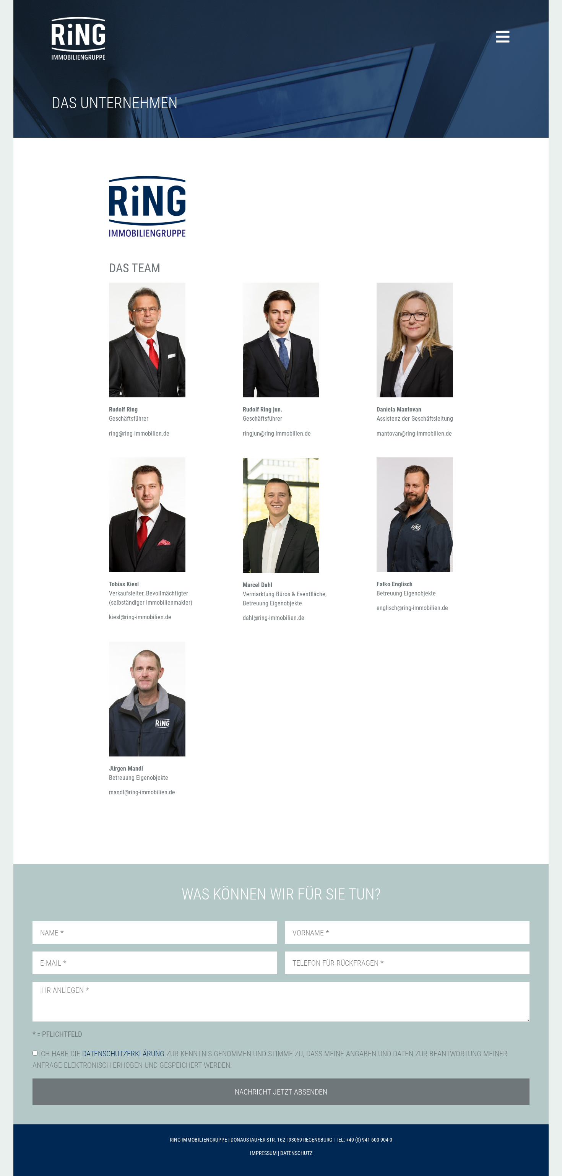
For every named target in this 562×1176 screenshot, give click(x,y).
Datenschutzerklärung (123, 1053)
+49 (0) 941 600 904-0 (369, 1140)
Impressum (263, 1153)
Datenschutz (296, 1153)
